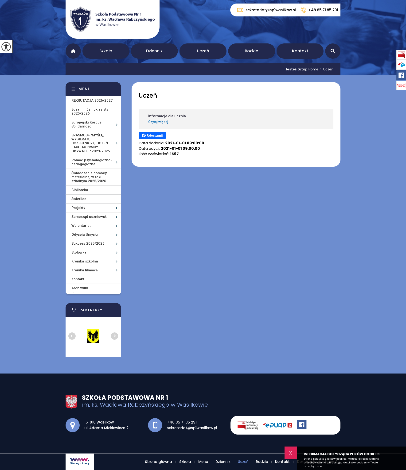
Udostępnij (155, 135)
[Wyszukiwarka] (332, 51)
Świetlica (78, 199)
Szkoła (105, 51)
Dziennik (154, 51)
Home (313, 69)
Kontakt (300, 51)
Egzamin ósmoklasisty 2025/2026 (89, 111)
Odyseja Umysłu (84, 234)
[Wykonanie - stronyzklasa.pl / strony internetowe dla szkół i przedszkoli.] (79, 462)
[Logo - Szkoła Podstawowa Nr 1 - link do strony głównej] (113, 19)
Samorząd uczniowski (89, 217)
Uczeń (203, 51)
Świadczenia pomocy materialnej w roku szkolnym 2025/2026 (89, 177)
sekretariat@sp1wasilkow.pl (271, 10)
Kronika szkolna (84, 261)
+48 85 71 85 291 (323, 10)
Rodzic (251, 51)
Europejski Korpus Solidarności (86, 124)
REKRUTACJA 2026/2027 (92, 100)
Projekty (78, 208)
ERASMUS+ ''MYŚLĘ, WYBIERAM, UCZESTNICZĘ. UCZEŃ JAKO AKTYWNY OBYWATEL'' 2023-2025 (90, 143)
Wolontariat (81, 225)
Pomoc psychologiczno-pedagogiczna (91, 162)
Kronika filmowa (84, 270)
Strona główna (73, 51)
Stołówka (78, 252)
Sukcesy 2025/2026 (88, 243)
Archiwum (79, 288)
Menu (84, 89)
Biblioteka (79, 190)
